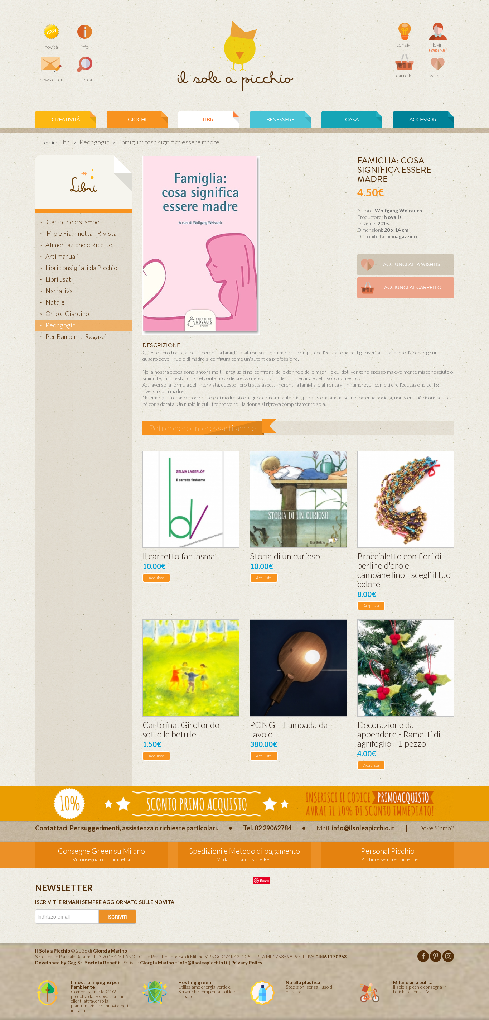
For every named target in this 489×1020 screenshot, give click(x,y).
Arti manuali (62, 256)
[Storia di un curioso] (298, 499)
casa (352, 119)
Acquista (156, 577)
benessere (280, 119)
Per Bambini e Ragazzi (76, 336)
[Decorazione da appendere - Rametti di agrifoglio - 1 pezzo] (405, 668)
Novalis (393, 217)
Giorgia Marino (157, 963)
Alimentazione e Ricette (78, 245)
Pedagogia (94, 142)
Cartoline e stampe (72, 222)
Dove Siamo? (436, 828)
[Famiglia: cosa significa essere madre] (201, 244)
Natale (55, 302)
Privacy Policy (246, 963)
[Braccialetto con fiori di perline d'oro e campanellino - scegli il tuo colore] (405, 499)
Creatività (66, 119)
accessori (423, 119)
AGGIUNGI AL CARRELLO (413, 287)
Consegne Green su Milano (101, 850)
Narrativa (59, 290)
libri (209, 119)
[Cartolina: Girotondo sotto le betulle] (190, 668)
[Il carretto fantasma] (190, 499)
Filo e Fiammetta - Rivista (81, 233)
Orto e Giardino (67, 313)
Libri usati (59, 279)
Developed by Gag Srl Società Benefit (77, 963)
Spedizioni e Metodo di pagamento (244, 850)
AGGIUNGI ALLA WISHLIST (412, 264)
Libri (64, 142)
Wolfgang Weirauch (398, 210)
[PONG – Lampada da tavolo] (298, 668)
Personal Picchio (388, 850)
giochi (137, 119)
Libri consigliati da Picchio (81, 268)
